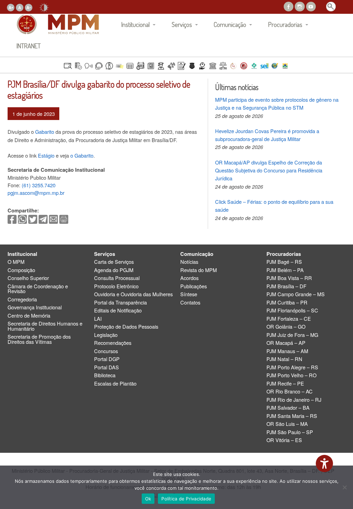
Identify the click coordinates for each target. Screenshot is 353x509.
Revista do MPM (198, 270)
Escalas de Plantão (115, 383)
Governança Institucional (35, 307)
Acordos (189, 278)
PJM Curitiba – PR (286, 302)
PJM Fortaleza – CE (288, 318)
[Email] (53, 218)
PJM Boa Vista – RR (289, 278)
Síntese (188, 294)
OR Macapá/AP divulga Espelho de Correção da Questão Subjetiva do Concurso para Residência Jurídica (268, 170)
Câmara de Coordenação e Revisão (38, 289)
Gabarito (44, 131)
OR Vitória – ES (284, 440)
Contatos (190, 302)
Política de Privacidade (186, 498)
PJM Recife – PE (285, 383)
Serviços (182, 24)
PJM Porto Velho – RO (291, 375)
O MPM (16, 262)
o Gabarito (81, 155)
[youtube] (311, 5)
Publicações (193, 286)
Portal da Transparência (120, 302)
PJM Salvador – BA (288, 407)
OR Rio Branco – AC (289, 391)
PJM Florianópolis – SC (292, 310)
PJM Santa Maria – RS (291, 416)
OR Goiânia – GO (285, 326)
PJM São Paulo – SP (289, 432)
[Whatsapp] (22, 218)
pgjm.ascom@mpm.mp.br (36, 192)
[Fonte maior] (10, 6)
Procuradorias (285, 24)
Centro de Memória (29, 315)
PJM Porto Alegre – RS (292, 367)
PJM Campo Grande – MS (295, 294)
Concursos (106, 351)
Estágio (47, 155)
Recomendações (112, 343)
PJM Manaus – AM (287, 351)
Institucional (135, 24)
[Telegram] (43, 218)
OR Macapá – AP (285, 343)
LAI (98, 318)
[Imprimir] (63, 218)
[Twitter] (32, 218)
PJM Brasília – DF (286, 286)
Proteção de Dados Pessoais (126, 326)
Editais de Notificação (118, 310)
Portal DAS (106, 367)
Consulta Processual (117, 278)
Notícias (189, 262)
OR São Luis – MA (287, 424)
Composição (21, 270)
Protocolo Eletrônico (116, 286)
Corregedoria (22, 299)
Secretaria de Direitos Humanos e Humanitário (45, 326)
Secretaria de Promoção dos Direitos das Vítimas (39, 339)
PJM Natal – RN (284, 359)
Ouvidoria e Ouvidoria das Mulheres (133, 294)
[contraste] (44, 6)
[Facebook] (12, 218)
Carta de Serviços (114, 262)
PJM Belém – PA (285, 270)
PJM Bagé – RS (284, 262)
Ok (148, 498)
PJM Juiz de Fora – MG (292, 335)
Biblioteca (104, 375)
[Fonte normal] (19, 6)
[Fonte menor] (28, 6)
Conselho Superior (28, 278)
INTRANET (29, 46)
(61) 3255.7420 (39, 185)
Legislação (106, 335)
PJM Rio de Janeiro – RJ (293, 399)
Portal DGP (107, 359)
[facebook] (288, 5)
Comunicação (230, 24)
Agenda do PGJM (113, 270)
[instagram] (299, 5)
